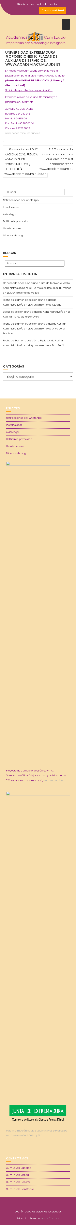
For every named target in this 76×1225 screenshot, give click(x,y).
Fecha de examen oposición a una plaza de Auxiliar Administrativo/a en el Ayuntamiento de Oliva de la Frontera (34, 328)
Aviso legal (9, 214)
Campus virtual (53, 10)
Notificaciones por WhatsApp (21, 200)
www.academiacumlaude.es (22, 133)
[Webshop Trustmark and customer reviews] (38, 1149)
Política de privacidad (16, 221)
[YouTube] (28, 10)
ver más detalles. (53, 780)
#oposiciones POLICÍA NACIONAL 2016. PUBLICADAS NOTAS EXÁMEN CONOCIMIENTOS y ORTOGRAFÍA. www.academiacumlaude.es (25, 161)
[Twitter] (20, 10)
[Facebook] (13, 10)
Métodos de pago (14, 235)
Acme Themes (50, 1218)
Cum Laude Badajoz (18, 1168)
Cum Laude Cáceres (18, 1182)
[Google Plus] (35, 10)
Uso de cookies (12, 228)
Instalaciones (11, 207)
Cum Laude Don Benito (20, 1189)
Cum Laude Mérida (17, 1175)
